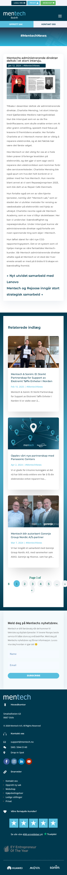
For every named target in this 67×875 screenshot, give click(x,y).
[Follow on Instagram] (14, 761)
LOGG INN (18, 3)
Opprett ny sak (13, 784)
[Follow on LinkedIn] (21, 761)
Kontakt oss (12, 780)
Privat (9, 801)
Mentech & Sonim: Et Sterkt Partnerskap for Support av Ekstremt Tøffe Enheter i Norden (31, 378)
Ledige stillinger (14, 797)
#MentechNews (31, 65)
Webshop (10, 789)
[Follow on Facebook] (6, 761)
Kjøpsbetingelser (14, 793)
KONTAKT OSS (48, 24)
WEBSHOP (47, 3)
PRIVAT (33, 3)
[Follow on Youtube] (29, 761)
